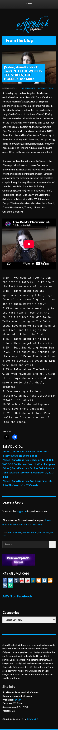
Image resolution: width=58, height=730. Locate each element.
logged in (21, 511)
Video (50, 88)
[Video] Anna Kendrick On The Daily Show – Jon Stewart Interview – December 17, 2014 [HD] (28, 472)
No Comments (28, 88)
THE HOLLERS (43, 533)
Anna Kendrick (14, 533)
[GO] (52, 544)
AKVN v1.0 (32, 719)
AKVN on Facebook (17, 596)
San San (17, 699)
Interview (42, 88)
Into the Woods (30, 533)
